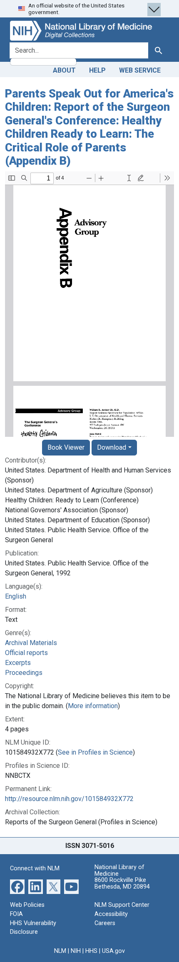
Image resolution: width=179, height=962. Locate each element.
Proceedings (23, 673)
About (64, 70)
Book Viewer (66, 447)
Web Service (140, 70)
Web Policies (27, 904)
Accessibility (111, 914)
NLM (60, 951)
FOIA (16, 914)
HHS (91, 951)
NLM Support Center (121, 904)
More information (93, 706)
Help (97, 70)
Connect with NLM (35, 868)
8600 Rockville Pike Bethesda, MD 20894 (122, 883)
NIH (76, 951)
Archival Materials (31, 643)
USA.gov (113, 951)
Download (111, 447)
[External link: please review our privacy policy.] (17, 886)
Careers (104, 923)
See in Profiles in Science (95, 752)
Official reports (26, 653)
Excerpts (18, 663)
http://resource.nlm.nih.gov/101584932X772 (69, 799)
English (15, 596)
